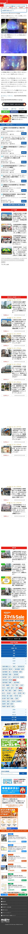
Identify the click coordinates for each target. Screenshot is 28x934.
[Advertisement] (14, 281)
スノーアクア (16, 260)
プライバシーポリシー (6, 912)
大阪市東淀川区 (21, 666)
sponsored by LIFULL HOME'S (21, 830)
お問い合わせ (5, 909)
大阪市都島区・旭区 (6, 671)
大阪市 (14, 666)
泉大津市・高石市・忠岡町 (7, 698)
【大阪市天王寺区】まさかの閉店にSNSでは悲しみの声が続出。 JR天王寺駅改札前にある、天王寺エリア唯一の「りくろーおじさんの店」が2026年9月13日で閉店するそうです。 (19, 556)
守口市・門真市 (15, 685)
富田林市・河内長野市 (16, 701)
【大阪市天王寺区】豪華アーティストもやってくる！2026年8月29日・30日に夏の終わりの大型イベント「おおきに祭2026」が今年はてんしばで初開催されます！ (19, 307)
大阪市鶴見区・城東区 (17, 671)
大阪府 (19, 13)
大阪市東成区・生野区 (6, 674)
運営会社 (4, 901)
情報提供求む (5, 904)
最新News (11, 7)
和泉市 (16, 698)
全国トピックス (4, 7)
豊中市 (19, 687)
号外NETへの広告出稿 (6, 907)
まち (3, 264)
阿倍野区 (3, 262)
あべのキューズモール (7, 95)
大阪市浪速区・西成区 (6, 682)
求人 (16, 7)
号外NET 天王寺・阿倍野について (9, 915)
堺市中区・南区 (18, 695)
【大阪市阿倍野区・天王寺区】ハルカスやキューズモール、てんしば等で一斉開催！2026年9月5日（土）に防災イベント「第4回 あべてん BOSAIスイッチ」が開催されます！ (19, 371)
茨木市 (3, 687)
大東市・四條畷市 (6, 685)
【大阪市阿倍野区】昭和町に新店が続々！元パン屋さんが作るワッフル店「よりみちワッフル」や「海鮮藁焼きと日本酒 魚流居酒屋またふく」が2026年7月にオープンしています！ (19, 434)
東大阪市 (9, 693)
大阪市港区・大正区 (6, 677)
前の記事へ (6, 109)
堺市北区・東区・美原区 (7, 695)
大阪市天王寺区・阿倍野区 (18, 677)
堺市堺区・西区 (21, 693)
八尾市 (14, 693)
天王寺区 (22, 260)
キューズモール (5, 260)
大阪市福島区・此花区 (19, 669)
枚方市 (3, 693)
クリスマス (11, 260)
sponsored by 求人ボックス (21, 124)
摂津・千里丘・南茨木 (6, 690)
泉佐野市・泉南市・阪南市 (7, 703)
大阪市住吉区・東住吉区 (9, 679)
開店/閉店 (21, 7)
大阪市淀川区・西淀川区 (7, 669)
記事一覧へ (14, 109)
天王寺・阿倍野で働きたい (8, 124)
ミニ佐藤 (7, 264)
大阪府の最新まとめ (6, 666)
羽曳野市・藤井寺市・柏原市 (8, 706)
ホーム (3, 898)
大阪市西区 (16, 674)
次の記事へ (22, 109)
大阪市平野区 (16, 682)
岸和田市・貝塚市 (6, 701)
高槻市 (15, 690)
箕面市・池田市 (10, 687)
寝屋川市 (20, 690)
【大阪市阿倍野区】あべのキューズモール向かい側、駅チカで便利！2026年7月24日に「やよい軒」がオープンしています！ (19, 339)
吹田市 (21, 685)
